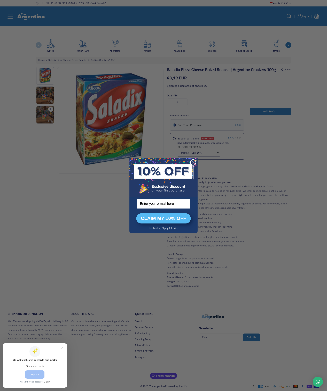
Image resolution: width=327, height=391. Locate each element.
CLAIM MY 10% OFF (163, 218)
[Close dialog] (193, 162)
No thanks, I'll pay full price (163, 228)
